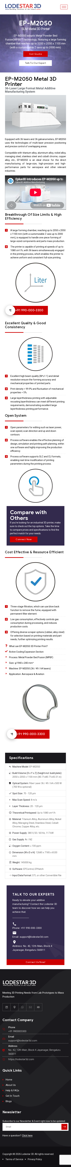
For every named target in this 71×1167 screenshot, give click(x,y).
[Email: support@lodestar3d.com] (14, 933)
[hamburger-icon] (64, 7)
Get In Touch (12, 1095)
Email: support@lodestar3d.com (30, 936)
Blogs (9, 1101)
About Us (11, 1085)
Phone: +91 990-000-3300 (27, 928)
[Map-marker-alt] (14, 1007)
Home (9, 1079)
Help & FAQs (12, 1090)
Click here (27, 1135)
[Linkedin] (7, 1007)
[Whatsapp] (22, 1007)
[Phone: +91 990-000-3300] (14, 924)
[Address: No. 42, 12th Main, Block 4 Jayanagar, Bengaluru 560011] (14, 942)
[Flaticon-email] (30, 1007)
